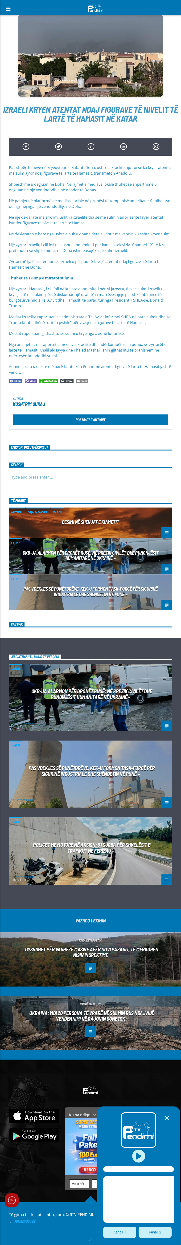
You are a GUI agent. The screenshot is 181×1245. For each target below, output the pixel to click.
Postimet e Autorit (90, 419)
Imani (57, 512)
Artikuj (17, 512)
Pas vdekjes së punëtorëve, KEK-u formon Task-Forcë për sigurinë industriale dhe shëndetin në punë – (90, 591)
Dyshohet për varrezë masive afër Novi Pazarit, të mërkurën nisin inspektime (91, 952)
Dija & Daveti (38, 512)
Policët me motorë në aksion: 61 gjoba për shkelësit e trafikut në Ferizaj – (91, 848)
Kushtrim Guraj (29, 404)
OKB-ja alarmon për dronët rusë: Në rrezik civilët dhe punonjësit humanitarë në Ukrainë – (90, 555)
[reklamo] (90, 1174)
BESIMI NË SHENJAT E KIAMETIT (90, 522)
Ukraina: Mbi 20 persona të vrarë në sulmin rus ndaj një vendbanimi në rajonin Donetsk (91, 1016)
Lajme (15, 543)
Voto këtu (79, 1183)
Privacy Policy (24, 1222)
